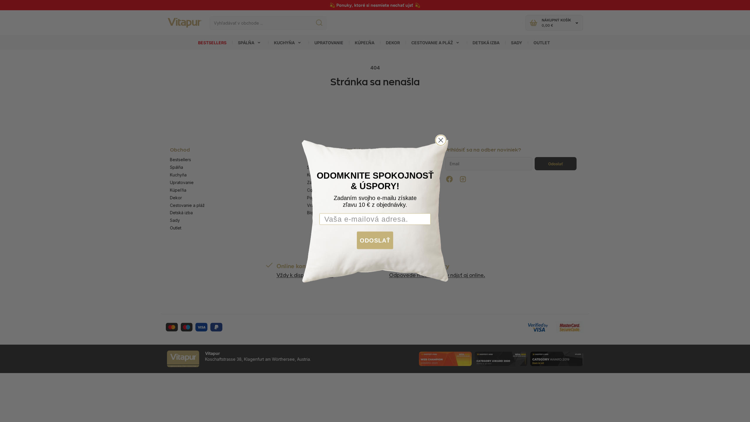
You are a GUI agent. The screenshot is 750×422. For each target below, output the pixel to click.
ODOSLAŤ (375, 240)
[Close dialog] (441, 140)
